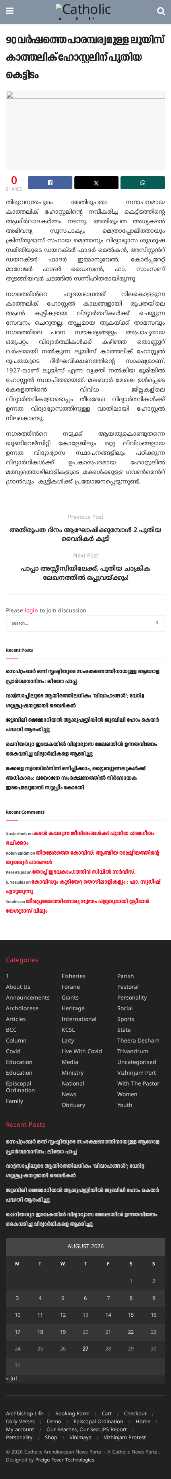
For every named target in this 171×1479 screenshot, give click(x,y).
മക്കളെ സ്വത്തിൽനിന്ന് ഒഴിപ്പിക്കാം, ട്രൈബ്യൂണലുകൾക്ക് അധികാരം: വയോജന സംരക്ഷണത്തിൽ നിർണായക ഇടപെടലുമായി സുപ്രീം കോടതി (76, 778)
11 (40, 1315)
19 (63, 1332)
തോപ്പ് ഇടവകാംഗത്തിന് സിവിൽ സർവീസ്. (83, 872)
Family (14, 1101)
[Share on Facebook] (50, 182)
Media (70, 1062)
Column (16, 1041)
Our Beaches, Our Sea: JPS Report (87, 1430)
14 (108, 1315)
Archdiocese (22, 1008)
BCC (11, 1030)
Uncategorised (136, 1062)
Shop (51, 1438)
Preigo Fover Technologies (64, 1460)
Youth (124, 1105)
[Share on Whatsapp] (142, 182)
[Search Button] (161, 12)
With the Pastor (138, 1084)
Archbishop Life (24, 1414)
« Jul (11, 1379)
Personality (132, 998)
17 (17, 1332)
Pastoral (128, 987)
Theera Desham (138, 1041)
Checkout (135, 1414)
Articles (16, 1019)
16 (153, 1315)
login (31, 611)
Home (143, 1422)
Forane (71, 987)
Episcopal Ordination (20, 1087)
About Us (18, 987)
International (79, 1019)
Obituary (73, 1105)
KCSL (68, 1030)
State (124, 1030)
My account (20, 1430)
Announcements (28, 998)
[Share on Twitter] (96, 182)
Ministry (73, 1073)
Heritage (73, 1008)
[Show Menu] (10, 12)
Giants (70, 998)
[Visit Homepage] (85, 12)
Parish (125, 976)
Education (19, 1062)
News (69, 1094)
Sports (125, 1019)
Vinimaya (80, 1438)
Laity (68, 1041)
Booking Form (72, 1414)
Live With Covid (82, 1051)
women (127, 1094)
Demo (54, 1422)
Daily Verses (20, 1422)
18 (40, 1332)
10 (17, 1315)
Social (125, 1008)
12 (63, 1315)
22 (131, 1332)
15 (131, 1315)
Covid (13, 1051)
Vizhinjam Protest (125, 1438)
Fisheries (74, 976)
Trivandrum (132, 1051)
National (73, 1084)
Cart (107, 1414)
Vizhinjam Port (136, 1073)
